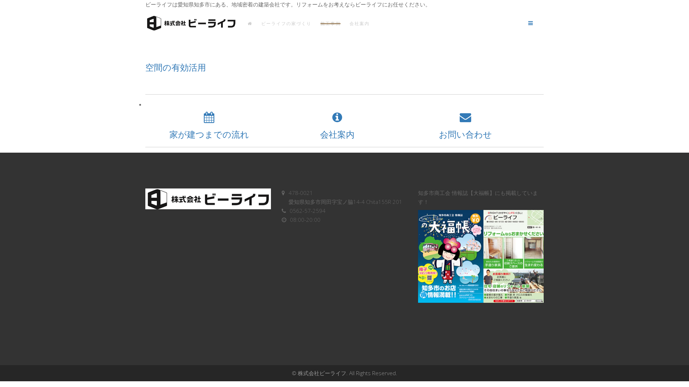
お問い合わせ (465, 134)
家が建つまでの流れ (209, 134)
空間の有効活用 (175, 67)
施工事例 (330, 23)
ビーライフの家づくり (286, 23)
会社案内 (360, 23)
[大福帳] (481, 256)
